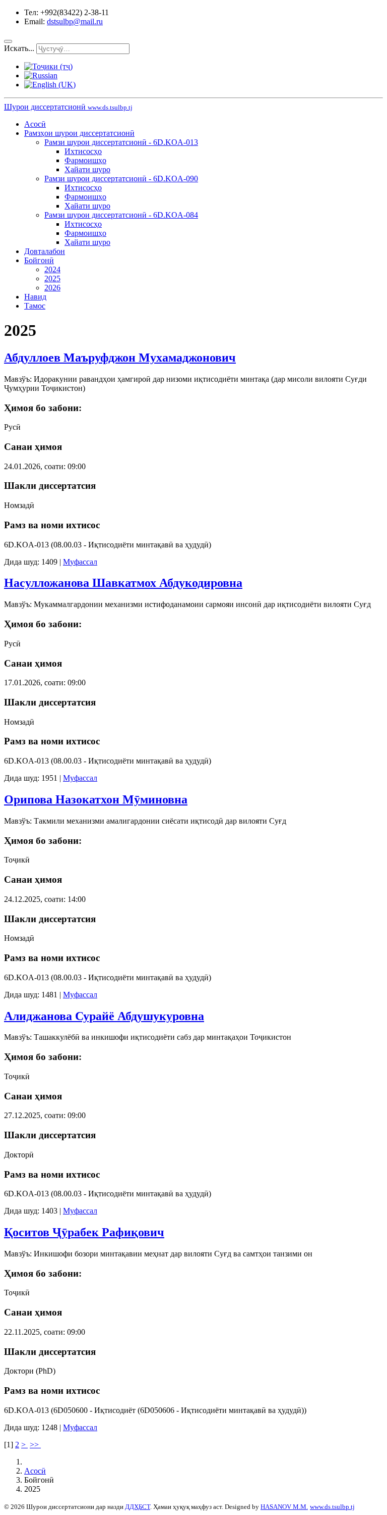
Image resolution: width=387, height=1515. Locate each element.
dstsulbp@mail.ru (75, 21)
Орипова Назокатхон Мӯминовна (95, 799)
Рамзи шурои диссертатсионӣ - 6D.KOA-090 (121, 178)
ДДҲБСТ (137, 1506)
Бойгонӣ (39, 260)
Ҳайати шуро (87, 169)
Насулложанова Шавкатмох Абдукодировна (123, 582)
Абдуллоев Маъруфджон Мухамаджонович (120, 357)
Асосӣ (35, 124)
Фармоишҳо (85, 160)
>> (35, 1444)
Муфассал (80, 562)
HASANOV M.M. (284, 1506)
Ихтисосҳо (83, 151)
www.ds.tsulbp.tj (332, 1506)
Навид (35, 296)
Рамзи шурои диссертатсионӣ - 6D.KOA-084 (121, 215)
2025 (52, 278)
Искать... (19, 48)
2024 (52, 269)
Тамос (34, 305)
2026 (52, 287)
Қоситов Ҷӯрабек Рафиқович (84, 1232)
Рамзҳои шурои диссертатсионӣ (79, 133)
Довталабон (44, 251)
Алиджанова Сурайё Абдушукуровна (104, 1016)
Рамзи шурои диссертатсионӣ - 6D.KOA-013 (121, 142)
